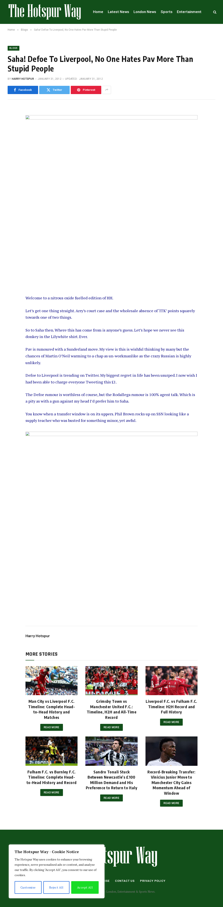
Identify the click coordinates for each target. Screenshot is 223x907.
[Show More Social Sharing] (106, 90)
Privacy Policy (153, 880)
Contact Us (125, 880)
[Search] (214, 12)
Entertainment (189, 12)
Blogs (13, 48)
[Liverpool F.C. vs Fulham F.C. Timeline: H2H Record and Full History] (171, 680)
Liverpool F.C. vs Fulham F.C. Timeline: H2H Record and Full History (171, 706)
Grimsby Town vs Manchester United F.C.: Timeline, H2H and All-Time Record (111, 709)
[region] (57, 871)
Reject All (56, 887)
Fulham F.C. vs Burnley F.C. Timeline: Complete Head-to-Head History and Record (51, 777)
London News (144, 12)
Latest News (118, 12)
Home (98, 12)
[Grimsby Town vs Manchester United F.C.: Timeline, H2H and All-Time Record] (111, 680)
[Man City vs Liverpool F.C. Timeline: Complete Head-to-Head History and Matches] (51, 680)
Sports (166, 12)
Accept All (85, 887)
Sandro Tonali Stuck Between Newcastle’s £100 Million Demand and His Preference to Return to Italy (111, 779)
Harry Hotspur (23, 78)
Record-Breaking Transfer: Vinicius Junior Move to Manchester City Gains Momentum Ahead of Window (171, 782)
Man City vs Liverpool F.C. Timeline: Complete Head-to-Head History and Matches (51, 709)
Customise (28, 887)
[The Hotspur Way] (45, 12)
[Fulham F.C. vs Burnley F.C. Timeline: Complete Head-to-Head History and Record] (51, 751)
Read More (51, 727)
